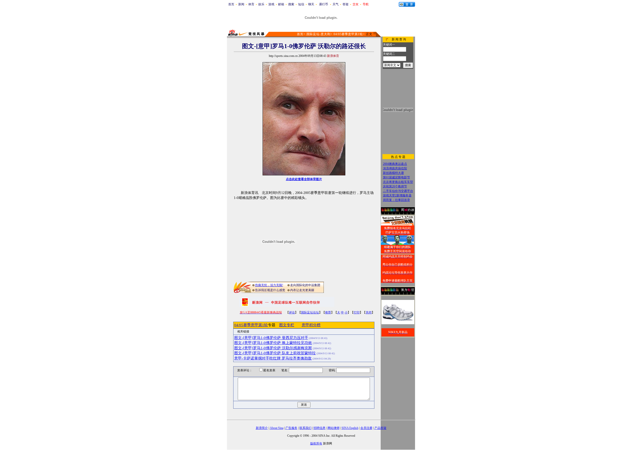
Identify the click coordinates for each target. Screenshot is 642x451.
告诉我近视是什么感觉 (270, 290)
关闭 (369, 312)
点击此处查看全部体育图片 (304, 179)
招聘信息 (319, 428)
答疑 (346, 4)
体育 (251, 4)
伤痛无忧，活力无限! (269, 285)
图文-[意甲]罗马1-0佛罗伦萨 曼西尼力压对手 (271, 338)
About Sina (276, 428)
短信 (301, 4)
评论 (292, 312)
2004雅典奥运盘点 (395, 164)
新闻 (241, 4)
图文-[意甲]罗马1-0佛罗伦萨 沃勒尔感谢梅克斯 (273, 348)
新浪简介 (262, 428)
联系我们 (305, 428)
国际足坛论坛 (310, 312)
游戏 (271, 4)
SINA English (350, 428)
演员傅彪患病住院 (395, 168)
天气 (336, 4)
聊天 (311, 4)
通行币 (323, 4)
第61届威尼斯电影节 (396, 177)
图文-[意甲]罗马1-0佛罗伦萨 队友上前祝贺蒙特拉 (275, 353)
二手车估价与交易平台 (398, 191)
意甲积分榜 (311, 325)
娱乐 (261, 4)
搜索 (291, 4)
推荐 (328, 312)
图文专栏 (286, 325)
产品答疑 (380, 428)
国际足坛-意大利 (318, 34)
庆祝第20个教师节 (395, 186)
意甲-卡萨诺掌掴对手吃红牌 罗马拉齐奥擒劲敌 (273, 358)
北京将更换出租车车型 (398, 182)
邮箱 (281, 4)
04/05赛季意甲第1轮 (348, 34)
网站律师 (334, 428)
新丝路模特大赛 (393, 173)
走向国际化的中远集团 (305, 285)
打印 (357, 312)
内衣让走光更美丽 (302, 290)
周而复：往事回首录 (396, 200)
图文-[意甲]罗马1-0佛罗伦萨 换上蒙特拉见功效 (273, 343)
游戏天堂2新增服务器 (397, 195)
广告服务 (291, 428)
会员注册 (366, 428)
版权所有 (316, 443)
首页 (231, 4)
